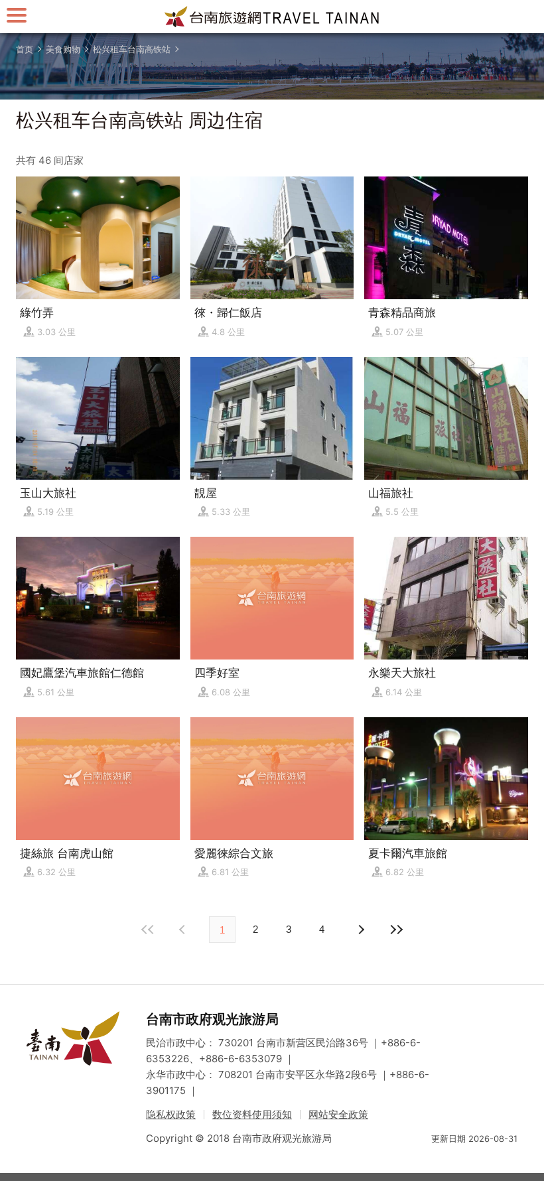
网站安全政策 (338, 1114)
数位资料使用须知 (252, 1114)
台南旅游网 (272, 16)
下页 (183, 929)
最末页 (396, 929)
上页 (360, 929)
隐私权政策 (171, 1114)
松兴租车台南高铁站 (131, 49)
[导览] (16, 15)
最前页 (148, 929)
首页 (24, 49)
